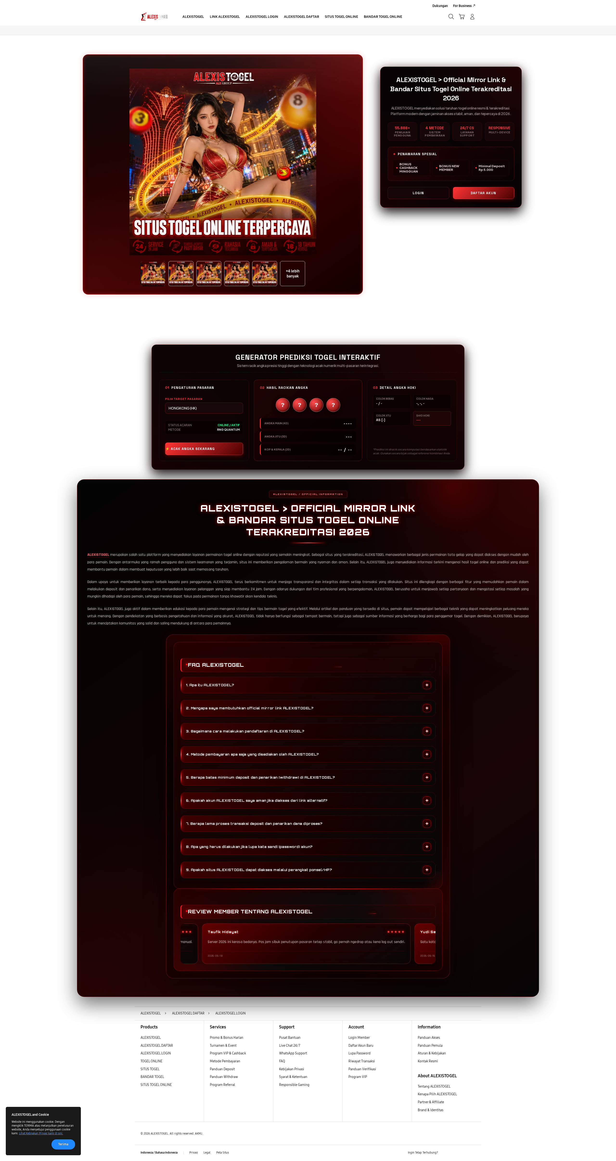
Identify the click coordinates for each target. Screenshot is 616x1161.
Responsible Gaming (294, 1085)
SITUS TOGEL (150, 1069)
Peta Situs (222, 1152)
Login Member (359, 1038)
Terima (63, 1144)
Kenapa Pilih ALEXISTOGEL (437, 1094)
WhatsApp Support (293, 1053)
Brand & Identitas (430, 1110)
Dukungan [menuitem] (440, 6)
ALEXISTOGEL (98, 554)
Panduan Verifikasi (362, 1069)
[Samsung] (155, 16)
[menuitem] (193, 17)
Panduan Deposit (222, 1069)
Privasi (193, 1152)
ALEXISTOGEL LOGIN (156, 1053)
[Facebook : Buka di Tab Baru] (444, 1153)
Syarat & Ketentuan (293, 1077)
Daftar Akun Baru (360, 1046)
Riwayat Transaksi (361, 1061)
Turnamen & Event (223, 1046)
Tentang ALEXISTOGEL (434, 1086)
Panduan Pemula (430, 1046)
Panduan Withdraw (224, 1077)
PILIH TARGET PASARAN (183, 399)
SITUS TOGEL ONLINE (156, 1085)
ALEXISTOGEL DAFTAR (157, 1046)
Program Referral (222, 1085)
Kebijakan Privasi (291, 1069)
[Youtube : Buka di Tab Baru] (472, 1153)
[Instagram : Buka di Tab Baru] (463, 1153)
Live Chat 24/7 (289, 1046)
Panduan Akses (429, 1038)
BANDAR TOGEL (152, 1077)
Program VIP (357, 1077)
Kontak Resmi (428, 1061)
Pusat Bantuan (290, 1038)
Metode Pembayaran (225, 1061)
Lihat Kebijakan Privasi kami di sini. (41, 1133)
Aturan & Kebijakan (432, 1053)
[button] (462, 17)
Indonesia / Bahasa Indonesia (159, 1152)
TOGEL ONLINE (151, 1061)
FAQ (282, 1061)
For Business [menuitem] (462, 6)
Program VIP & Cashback (228, 1053)
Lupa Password (359, 1053)
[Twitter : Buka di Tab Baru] (454, 1153)
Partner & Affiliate (431, 1102)
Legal (207, 1152)
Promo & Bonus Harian (226, 1038)
